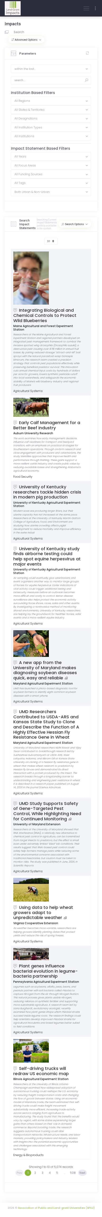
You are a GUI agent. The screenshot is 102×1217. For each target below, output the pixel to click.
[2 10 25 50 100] (50, 241)
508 (73, 1173)
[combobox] (51, 68)
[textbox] (51, 68)
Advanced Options (26, 40)
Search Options (74, 224)
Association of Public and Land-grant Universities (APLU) (56, 1208)
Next (82, 1173)
